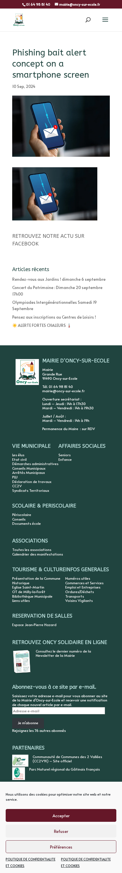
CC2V (17, 485)
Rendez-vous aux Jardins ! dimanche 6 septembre (59, 279)
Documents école (26, 523)
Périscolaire (21, 514)
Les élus (18, 454)
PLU (15, 477)
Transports (74, 596)
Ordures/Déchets (79, 591)
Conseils (19, 519)
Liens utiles (21, 600)
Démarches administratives (35, 463)
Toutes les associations (31, 549)
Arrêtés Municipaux (28, 472)
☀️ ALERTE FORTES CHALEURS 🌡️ (41, 325)
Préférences (61, 847)
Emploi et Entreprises (82, 587)
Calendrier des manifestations (37, 554)
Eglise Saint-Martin (28, 587)
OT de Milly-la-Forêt (28, 591)
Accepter (61, 815)
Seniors (64, 454)
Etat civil (19, 459)
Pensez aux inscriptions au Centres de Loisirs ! (54, 317)
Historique (21, 582)
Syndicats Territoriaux (30, 490)
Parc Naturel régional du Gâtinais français (64, 769)
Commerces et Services (84, 582)
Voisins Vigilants (79, 600)
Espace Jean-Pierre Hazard (34, 624)
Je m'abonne (28, 722)
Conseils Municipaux (28, 468)
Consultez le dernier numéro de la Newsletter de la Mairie (63, 653)
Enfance (65, 459)
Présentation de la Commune (36, 578)
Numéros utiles (77, 578)
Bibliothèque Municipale (32, 596)
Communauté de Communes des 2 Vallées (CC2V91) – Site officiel (67, 759)
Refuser (61, 831)
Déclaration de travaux (31, 481)
